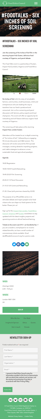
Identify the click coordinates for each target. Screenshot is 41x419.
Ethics (25, 323)
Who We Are (15, 318)
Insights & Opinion (12, 323)
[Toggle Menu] (36, 3)
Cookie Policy (28, 416)
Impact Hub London (20, 211)
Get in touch (16, 327)
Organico (12, 214)
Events (33, 323)
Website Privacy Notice (15, 416)
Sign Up (20, 310)
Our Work (27, 318)
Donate (26, 327)
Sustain (21, 214)
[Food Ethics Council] (13, 3)
